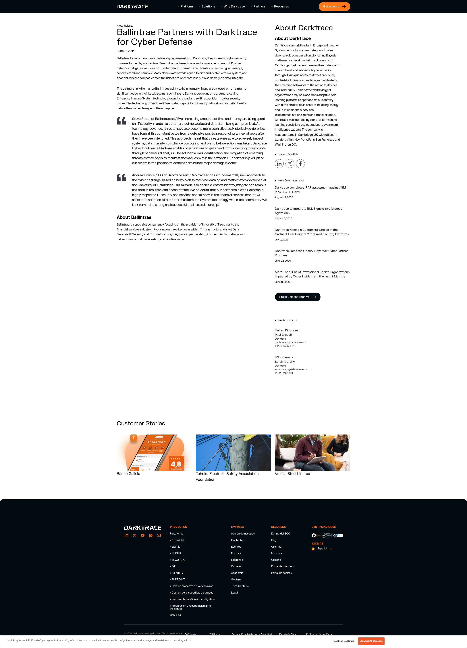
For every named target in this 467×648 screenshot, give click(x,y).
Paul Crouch (283, 335)
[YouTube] (142, 535)
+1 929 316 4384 (284, 373)
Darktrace (280, 338)
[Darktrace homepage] (132, 6)
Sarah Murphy (285, 362)
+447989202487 (284, 346)
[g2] (150, 535)
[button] (185, 6)
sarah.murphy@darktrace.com (291, 369)
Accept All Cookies (371, 641)
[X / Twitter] (134, 535)
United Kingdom (286, 330)
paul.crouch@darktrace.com (290, 342)
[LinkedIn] (126, 535)
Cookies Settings (343, 641)
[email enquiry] (158, 535)
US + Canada (284, 357)
